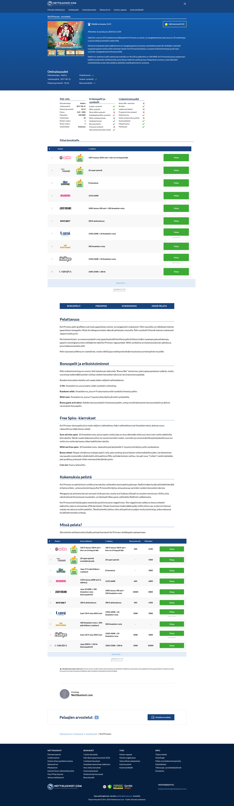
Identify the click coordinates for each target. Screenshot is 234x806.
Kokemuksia (129, 306)
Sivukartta (159, 771)
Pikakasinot (52, 767)
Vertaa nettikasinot (56, 777)
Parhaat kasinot (54, 754)
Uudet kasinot (53, 758)
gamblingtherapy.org (124, 796)
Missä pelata (159, 306)
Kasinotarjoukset (90, 771)
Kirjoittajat (160, 758)
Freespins (101, 306)
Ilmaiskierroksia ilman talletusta (96, 764)
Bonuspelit (74, 306)
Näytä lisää (120, 283)
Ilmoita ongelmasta (127, 758)
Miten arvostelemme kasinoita (168, 761)
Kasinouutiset (125, 764)
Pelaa (176, 157)
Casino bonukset (90, 754)
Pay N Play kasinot (55, 774)
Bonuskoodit (88, 777)
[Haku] (185, 4)
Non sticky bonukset (92, 767)
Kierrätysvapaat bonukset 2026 (96, 758)
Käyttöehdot (160, 764)
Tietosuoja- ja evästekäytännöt (168, 767)
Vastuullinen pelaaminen (129, 761)
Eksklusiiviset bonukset (93, 774)
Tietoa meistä (161, 754)
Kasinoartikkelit (126, 767)
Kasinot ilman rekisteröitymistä (61, 771)
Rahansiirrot (53, 764)
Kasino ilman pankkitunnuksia (60, 761)
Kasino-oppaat (125, 754)
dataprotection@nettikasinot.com (172, 789)
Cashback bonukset (91, 761)
